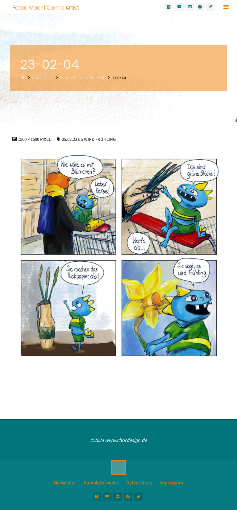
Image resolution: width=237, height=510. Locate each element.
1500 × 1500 (29, 139)
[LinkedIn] (189, 7)
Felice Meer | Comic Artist (45, 7)
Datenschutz (139, 482)
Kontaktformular (101, 482)
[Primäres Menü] (226, 7)
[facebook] (200, 7)
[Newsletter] (210, 7)
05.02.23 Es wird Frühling (83, 77)
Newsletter (65, 482)
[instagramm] (168, 7)
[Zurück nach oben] (118, 467)
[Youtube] (179, 7)
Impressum (171, 482)
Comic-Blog (43, 77)
